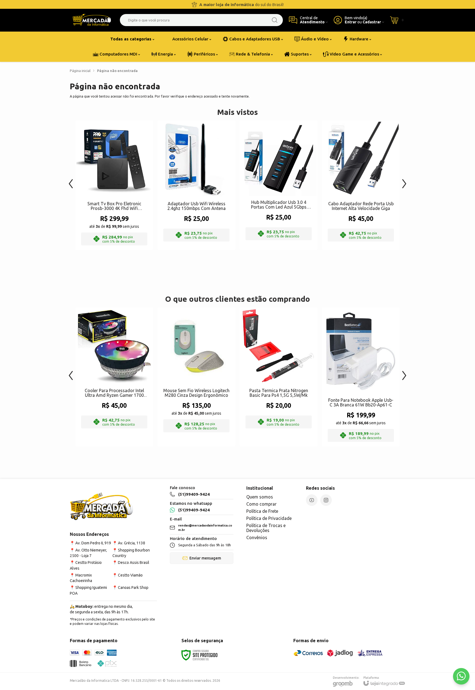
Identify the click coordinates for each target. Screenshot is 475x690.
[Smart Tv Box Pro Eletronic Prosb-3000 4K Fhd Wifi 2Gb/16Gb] (114, 185)
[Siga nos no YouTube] (311, 500)
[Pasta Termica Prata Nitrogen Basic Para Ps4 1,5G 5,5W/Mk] (278, 377)
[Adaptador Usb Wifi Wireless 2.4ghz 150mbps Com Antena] (196, 185)
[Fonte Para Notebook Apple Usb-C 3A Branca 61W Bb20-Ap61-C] (360, 377)
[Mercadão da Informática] (92, 20)
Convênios (256, 537)
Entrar (351, 22)
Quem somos (259, 496)
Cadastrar (372, 22)
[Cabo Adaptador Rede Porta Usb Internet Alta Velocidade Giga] (360, 185)
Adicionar (125, 205)
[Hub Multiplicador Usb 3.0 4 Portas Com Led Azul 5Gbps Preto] (278, 185)
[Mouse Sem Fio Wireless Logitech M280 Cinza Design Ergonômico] (196, 377)
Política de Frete (262, 511)
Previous (70, 181)
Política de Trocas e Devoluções (266, 528)
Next (404, 181)
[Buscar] (274, 20)
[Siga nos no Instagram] (326, 500)
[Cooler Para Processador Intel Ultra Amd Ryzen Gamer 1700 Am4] (114, 377)
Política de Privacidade (269, 518)
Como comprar (261, 503)
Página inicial (80, 71)
